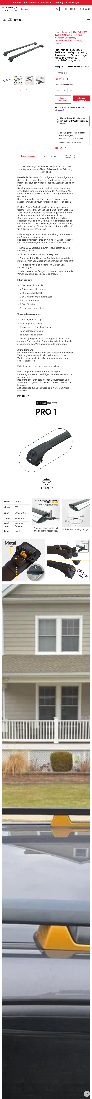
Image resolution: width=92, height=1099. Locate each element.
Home (57, 32)
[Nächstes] (43, 52)
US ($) (87, 9)
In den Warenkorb (63, 99)
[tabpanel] (46, 327)
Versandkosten (66, 84)
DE (81, 9)
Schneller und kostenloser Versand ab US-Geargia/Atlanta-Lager (46, 2)
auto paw (59, 67)
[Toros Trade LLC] (12, 19)
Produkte (66, 32)
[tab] (27, 156)
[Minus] (58, 91)
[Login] (77, 9)
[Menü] (88, 19)
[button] (72, 74)
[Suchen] (57, 9)
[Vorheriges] (4, 52)
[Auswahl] (71, 91)
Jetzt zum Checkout (81, 99)
